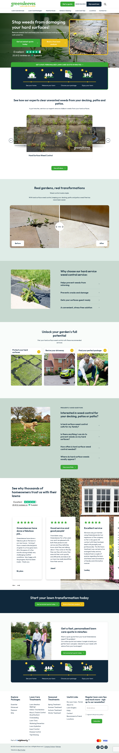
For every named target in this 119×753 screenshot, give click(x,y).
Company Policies (49, 746)
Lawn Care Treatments (35, 698)
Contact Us (103, 11)
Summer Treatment (55, 707)
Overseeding (34, 718)
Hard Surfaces (51, 11)
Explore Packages (15, 698)
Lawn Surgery (71, 708)
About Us (70, 705)
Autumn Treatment (55, 710)
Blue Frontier (21, 750)
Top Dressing (34, 735)
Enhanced (14, 707)
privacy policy (99, 714)
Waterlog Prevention (37, 723)
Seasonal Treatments (53, 698)
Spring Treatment (54, 705)
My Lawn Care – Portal (75, 702)
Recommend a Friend (74, 716)
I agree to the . (95, 714)
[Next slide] (18, 586)
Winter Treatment (54, 713)
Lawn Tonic (34, 721)
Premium (14, 710)
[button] (105, 4)
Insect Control (34, 729)
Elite (12, 713)
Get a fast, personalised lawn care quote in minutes (58, 65)
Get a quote (67, 4)
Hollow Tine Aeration (37, 710)
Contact (70, 713)
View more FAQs (68, 467)
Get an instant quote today (25, 43)
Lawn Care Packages (35, 11)
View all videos (58, 168)
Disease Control (35, 732)
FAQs (69, 711)
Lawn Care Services (18, 11)
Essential (14, 705)
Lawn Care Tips (80, 11)
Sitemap (58, 746)
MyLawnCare (94, 4)
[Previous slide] (14, 586)
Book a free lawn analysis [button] (53, 43)
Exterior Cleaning (65, 11)
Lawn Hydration (35, 726)
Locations (92, 11)
